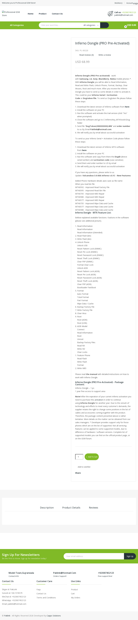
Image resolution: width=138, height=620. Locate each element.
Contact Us (41, 593)
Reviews (93, 507)
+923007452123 (129, 12)
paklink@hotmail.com (123, 15)
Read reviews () (86, 55)
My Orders (75, 597)
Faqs (39, 589)
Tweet (90, 473)
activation (99, 399)
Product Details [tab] (71, 507)
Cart (73, 593)
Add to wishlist (84, 467)
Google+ (96, 473)
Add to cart (92, 457)
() (118, 3)
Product (74, 589)
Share (84, 473)
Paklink (7, 615)
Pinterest (102, 473)
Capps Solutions (54, 615)
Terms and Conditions (46, 597)
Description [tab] (47, 507)
